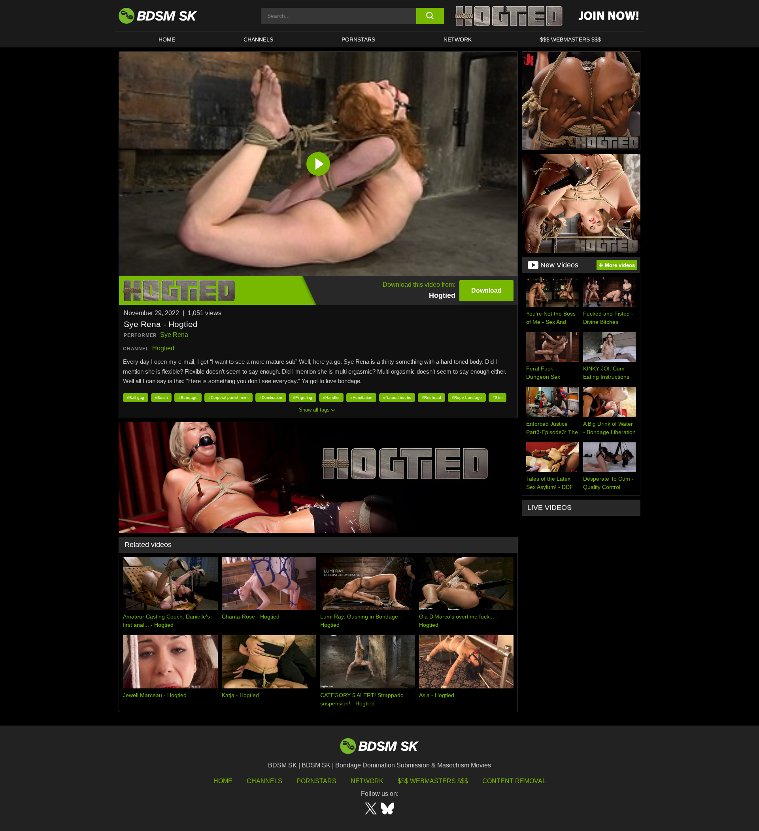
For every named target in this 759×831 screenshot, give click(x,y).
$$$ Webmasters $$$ (433, 781)
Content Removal (514, 781)
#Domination (270, 397)
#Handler (331, 397)
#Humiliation (361, 397)
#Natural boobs (397, 397)
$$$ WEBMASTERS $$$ (570, 39)
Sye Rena (174, 334)
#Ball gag (135, 397)
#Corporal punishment (228, 397)
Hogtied (163, 348)
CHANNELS (258, 39)
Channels (264, 781)
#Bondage (188, 397)
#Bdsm (161, 397)
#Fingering (302, 397)
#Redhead (431, 397)
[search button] (430, 16)
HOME (167, 39)
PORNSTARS (358, 39)
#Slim (497, 397)
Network (458, 39)
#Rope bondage (467, 397)
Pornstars (316, 781)
